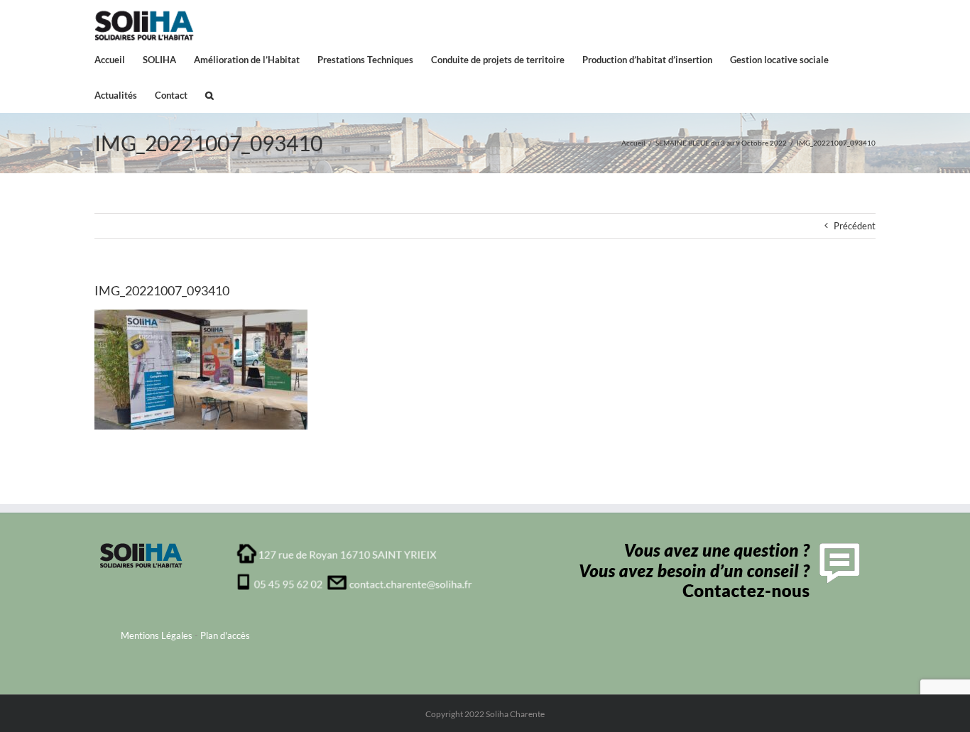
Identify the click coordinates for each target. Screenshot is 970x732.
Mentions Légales (156, 635)
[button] (209, 94)
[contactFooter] (716, 547)
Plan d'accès (225, 635)
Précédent (855, 225)
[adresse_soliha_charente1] (354, 547)
